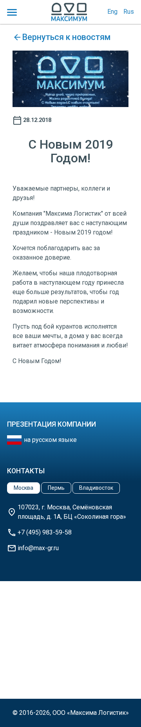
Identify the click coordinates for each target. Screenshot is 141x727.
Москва (23, 488)
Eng (112, 11)
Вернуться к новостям (66, 37)
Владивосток (96, 488)
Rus (128, 11)
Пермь (56, 488)
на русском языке (50, 439)
